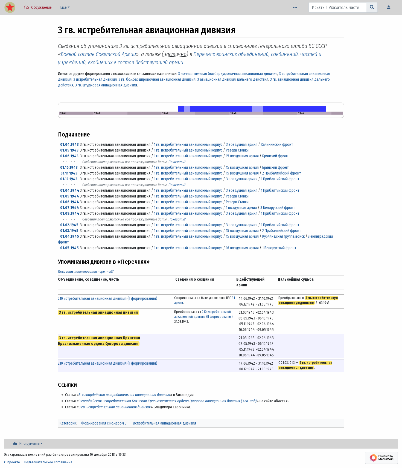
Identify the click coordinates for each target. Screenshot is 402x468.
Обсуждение (41, 7)
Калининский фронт (277, 144)
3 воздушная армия (241, 144)
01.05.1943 (69, 150)
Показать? (177, 162)
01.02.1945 (69, 225)
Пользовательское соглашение (48, 462)
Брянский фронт (275, 156)
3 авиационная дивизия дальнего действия (232, 79)
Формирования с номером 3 (104, 423)
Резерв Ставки (237, 150)
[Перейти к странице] (372, 7)
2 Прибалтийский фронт (281, 173)
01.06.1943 (69, 156)
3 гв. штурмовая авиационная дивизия (106, 85)
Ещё (63, 7)
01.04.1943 (69, 144)
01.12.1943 (68, 179)
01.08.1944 (69, 213)
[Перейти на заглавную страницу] (9, 8)
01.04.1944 (69, 190)
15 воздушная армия (242, 156)
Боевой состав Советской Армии (98, 54)
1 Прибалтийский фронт (280, 179)
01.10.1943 (69, 167)
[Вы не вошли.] (390, 7)
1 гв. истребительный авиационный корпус (188, 144)
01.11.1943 (68, 173)
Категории (68, 423)
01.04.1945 (69, 236)
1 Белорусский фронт (279, 248)
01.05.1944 (69, 196)
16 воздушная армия (242, 248)
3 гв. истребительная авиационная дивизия (115, 407)
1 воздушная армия (241, 207)
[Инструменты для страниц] (296, 7)
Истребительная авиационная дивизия (164, 423)
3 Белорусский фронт (277, 207)
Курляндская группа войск (283, 236)
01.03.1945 (69, 230)
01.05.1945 (69, 248)
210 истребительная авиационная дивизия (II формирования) (107, 298)
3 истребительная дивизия (95, 79)
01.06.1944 (69, 202)
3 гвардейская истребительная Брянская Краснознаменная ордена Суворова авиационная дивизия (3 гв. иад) (168, 401)
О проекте (12, 462)
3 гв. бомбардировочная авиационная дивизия (157, 79)
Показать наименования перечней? (86, 271)
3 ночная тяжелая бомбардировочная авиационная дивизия (227, 73)
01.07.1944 (69, 207)
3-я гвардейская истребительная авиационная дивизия (124, 395)
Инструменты (29, 443)
